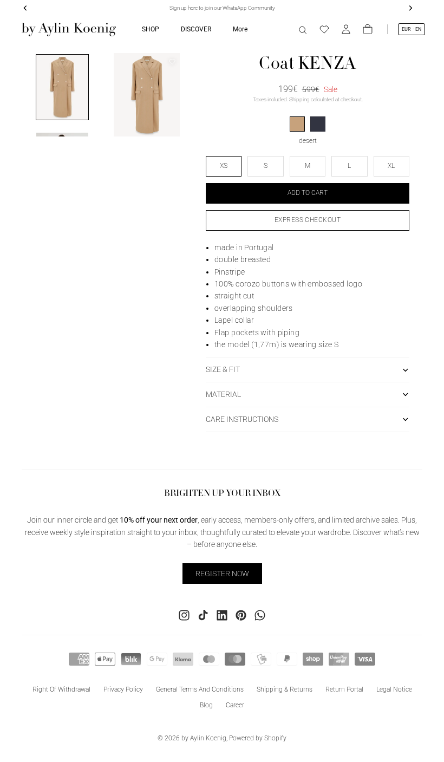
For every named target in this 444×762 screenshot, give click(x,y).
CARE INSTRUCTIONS (242, 419)
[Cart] (367, 29)
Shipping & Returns (284, 689)
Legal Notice (394, 689)
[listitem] (240, 29)
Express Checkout (308, 220)
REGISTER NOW (222, 573)
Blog (206, 705)
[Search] (302, 29)
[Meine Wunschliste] (324, 29)
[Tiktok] (203, 615)
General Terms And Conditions (200, 689)
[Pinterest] (240, 615)
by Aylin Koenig (203, 738)
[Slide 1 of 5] (62, 87)
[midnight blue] (317, 124)
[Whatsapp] (259, 615)
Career (235, 705)
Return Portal (344, 689)
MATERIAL (223, 394)
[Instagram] (184, 615)
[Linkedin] (222, 615)
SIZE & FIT (223, 369)
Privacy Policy (123, 689)
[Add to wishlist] (172, 62)
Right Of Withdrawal (61, 689)
